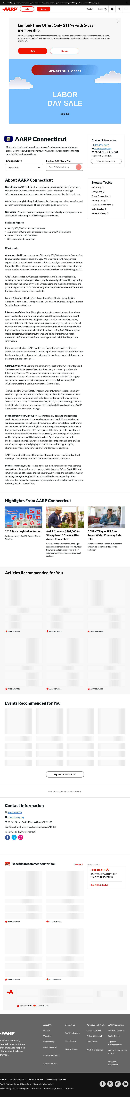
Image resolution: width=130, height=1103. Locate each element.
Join (33, 51)
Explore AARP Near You (58, 161)
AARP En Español (72, 1033)
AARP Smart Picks (51, 1055)
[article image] (23, 527)
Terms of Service (36, 1079)
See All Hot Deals (99, 885)
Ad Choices (36, 1088)
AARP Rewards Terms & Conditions (15, 1084)
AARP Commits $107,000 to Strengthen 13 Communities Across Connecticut (63, 535)
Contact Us (70, 1025)
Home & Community (101, 204)
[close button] (118, 21)
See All (78, 864)
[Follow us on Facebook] (7, 837)
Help (112, 9)
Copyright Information (43, 1084)
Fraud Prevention (100, 196)
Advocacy (96, 187)
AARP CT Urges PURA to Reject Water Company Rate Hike (104, 535)
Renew (64, 51)
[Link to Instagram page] (20, 837)
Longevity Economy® (113, 1063)
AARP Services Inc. (95, 1049)
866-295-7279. (15, 812)
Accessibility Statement (56, 1079)
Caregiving (97, 191)
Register (90, 9)
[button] (119, 9)
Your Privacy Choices (53, 1088)
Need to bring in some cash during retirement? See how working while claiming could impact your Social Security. (50, 3)
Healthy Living (98, 200)
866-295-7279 (101, 145)
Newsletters (70, 1041)
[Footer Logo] (14, 1033)
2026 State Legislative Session (23, 531)
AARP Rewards (50, 1047)
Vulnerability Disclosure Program (14, 1088)
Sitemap (3, 1079)
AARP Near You (50, 1063)
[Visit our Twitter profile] (14, 837)
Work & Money (99, 213)
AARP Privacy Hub (18, 1079)
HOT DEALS (98, 869)
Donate (46, 1030)
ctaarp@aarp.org (102, 148)
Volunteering (98, 209)
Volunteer (47, 1036)
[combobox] (64, 167)
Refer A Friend (71, 1049)
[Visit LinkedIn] (125, 1084)
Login (100, 9)
